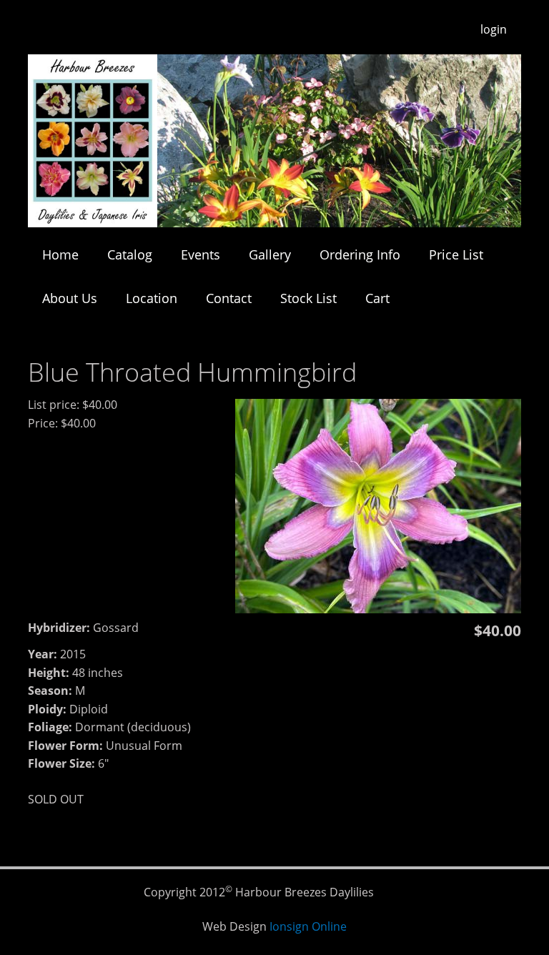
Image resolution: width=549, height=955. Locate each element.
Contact (229, 298)
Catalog (129, 254)
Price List (456, 254)
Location (151, 298)
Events (200, 254)
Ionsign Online (308, 926)
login (493, 29)
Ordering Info (360, 254)
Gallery (270, 254)
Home (60, 254)
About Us (69, 298)
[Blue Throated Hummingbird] (378, 609)
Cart (377, 298)
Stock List (308, 298)
